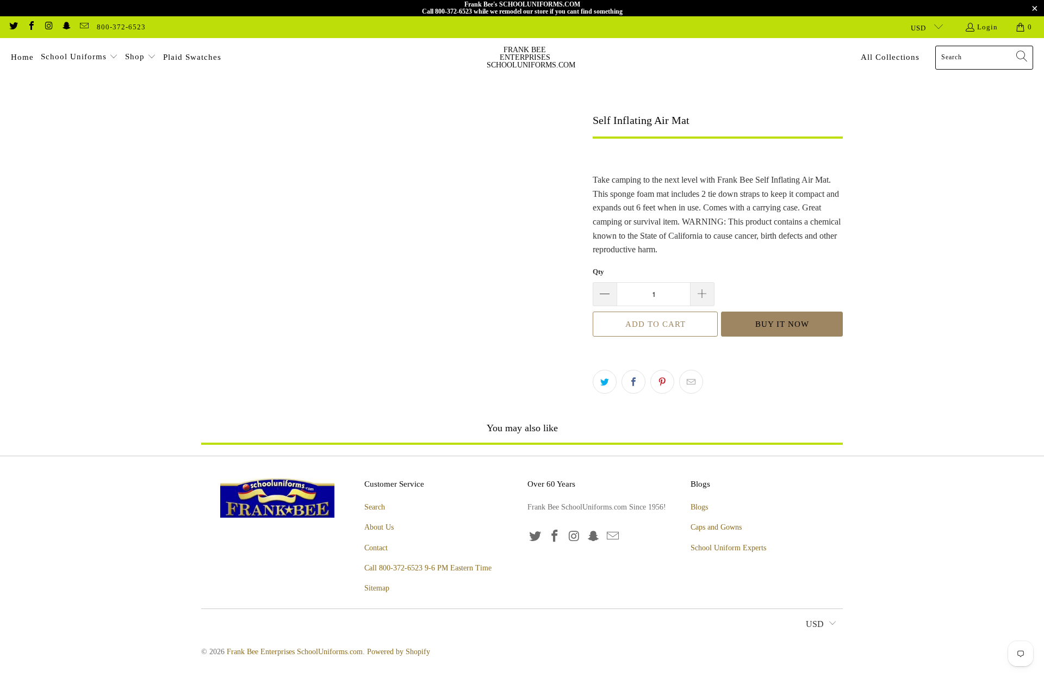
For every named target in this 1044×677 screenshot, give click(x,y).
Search (374, 507)
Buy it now (782, 324)
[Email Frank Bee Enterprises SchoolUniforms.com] (84, 27)
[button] (79, 58)
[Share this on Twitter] (605, 382)
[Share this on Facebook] (633, 382)
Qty (598, 272)
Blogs (699, 507)
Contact (376, 548)
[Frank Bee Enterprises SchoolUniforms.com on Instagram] (48, 27)
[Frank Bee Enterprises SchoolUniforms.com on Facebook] (30, 27)
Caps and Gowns (716, 527)
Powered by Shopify (398, 652)
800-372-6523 (121, 27)
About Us (379, 527)
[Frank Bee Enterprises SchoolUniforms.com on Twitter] (13, 27)
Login (987, 27)
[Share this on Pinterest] (662, 382)
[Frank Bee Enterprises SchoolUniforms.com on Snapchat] (66, 27)
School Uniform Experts (728, 548)
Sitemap (376, 588)
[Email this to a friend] (691, 382)
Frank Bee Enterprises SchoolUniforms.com (295, 652)
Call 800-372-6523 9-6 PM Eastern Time (428, 568)
